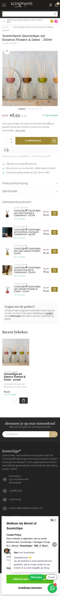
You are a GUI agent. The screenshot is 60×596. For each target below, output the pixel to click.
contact (49, 313)
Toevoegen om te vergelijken (15, 156)
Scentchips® (9, 43)
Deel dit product (40, 156)
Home (5, 27)
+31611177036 (15, 499)
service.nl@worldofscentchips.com (26, 508)
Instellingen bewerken (30, 587)
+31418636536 (15, 491)
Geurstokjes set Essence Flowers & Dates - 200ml (15, 377)
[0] (56, 5)
